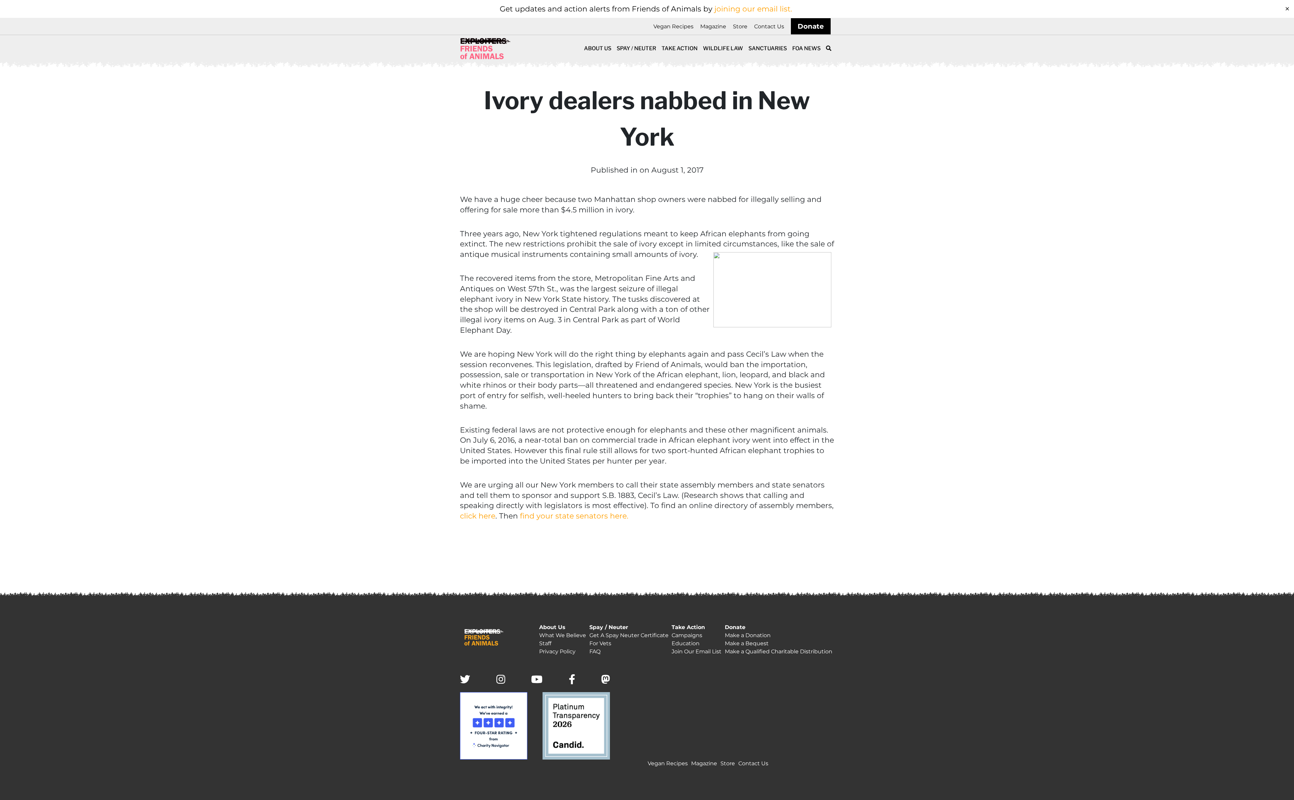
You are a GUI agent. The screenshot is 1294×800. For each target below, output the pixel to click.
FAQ (594, 651)
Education (686, 643)
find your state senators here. (574, 516)
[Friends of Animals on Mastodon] (605, 679)
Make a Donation (748, 635)
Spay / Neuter (636, 48)
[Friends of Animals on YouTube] (537, 679)
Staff (545, 643)
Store (740, 26)
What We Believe (562, 635)
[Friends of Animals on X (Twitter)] (465, 679)
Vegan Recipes (673, 26)
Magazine (713, 26)
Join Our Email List (696, 651)
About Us (597, 48)
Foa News (806, 48)
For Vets (600, 643)
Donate (811, 26)
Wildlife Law (723, 48)
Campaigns (687, 635)
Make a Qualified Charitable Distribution (778, 651)
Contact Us (769, 26)
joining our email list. (753, 8)
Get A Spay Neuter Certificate (629, 635)
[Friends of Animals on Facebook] (572, 679)
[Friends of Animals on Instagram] (500, 679)
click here (477, 516)
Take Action (679, 48)
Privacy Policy (557, 651)
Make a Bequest (747, 643)
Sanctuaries (767, 48)
